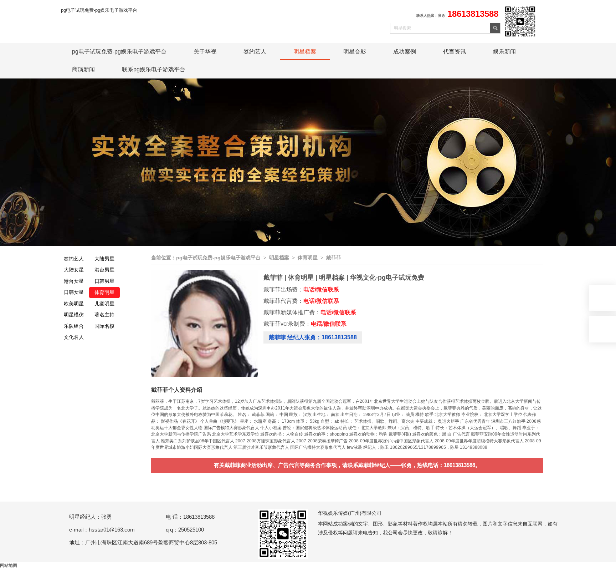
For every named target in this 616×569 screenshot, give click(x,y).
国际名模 (104, 326)
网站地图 (8, 565)
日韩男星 (104, 281)
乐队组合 (74, 326)
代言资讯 (454, 52)
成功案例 (404, 52)
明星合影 (354, 52)
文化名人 (74, 337)
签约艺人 (254, 52)
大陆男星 (104, 258)
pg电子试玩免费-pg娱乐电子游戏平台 (99, 10)
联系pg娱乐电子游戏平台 (153, 69)
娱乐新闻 (504, 52)
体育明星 (104, 292)
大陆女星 (74, 270)
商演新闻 (83, 69)
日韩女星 (74, 292)
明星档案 (304, 52)
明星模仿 (74, 314)
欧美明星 (74, 303)
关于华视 (205, 52)
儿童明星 (104, 303)
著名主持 (104, 314)
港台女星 (74, 281)
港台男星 (104, 270)
